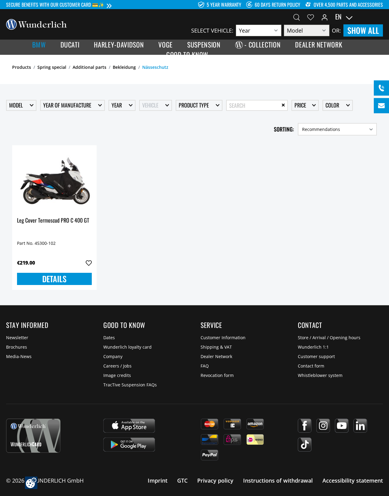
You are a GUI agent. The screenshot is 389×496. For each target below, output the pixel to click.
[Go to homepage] (36, 23)
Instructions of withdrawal (278, 480)
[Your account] (325, 17)
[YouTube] (342, 426)
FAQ (205, 366)
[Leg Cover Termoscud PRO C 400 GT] (54, 180)
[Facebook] (305, 426)
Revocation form (217, 375)
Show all (363, 30)
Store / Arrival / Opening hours (329, 337)
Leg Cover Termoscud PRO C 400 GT (53, 220)
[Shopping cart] (379, 16)
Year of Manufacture (67, 105)
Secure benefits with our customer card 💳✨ (55, 4)
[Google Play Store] (129, 445)
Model (16, 105)
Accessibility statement (352, 480)
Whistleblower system (320, 375)
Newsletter (17, 337)
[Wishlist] (311, 17)
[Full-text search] (297, 17)
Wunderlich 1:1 (313, 347)
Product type (194, 105)
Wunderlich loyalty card (127, 347)
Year (117, 105)
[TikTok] (305, 445)
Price (300, 105)
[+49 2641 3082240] (381, 88)
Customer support (316, 356)
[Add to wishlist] (89, 263)
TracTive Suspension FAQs (130, 385)
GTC (182, 480)
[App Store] (129, 426)
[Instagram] (323, 426)
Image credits (117, 375)
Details (54, 279)
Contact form (311, 366)
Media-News (19, 356)
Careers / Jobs (117, 366)
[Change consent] (31, 483)
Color (332, 105)
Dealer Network (216, 356)
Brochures (16, 347)
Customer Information (223, 337)
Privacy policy (215, 480)
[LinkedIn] (360, 426)
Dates (109, 337)
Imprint (157, 480)
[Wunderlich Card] (33, 436)
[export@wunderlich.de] (381, 105)
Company (112, 356)
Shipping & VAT (216, 347)
